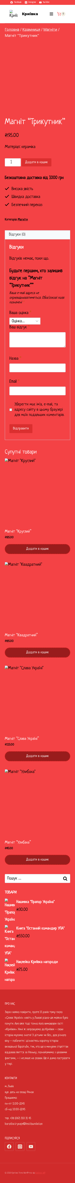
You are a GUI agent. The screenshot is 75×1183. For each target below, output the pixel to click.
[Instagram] (20, 1146)
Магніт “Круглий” (18, 532)
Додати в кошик (36, 162)
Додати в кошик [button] (37, 549)
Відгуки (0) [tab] (17, 235)
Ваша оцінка (20, 313)
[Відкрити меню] (51, 14)
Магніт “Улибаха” (18, 842)
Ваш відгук (19, 327)
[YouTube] (31, 1146)
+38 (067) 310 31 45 (20, 1118)
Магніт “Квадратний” (21, 635)
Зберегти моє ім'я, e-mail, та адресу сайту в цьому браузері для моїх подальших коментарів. (39, 409)
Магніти (23, 219)
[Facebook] (9, 1146)
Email (14, 381)
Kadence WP (40, 1173)
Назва (15, 358)
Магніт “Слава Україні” (22, 739)
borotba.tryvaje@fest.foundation (24, 1124)
